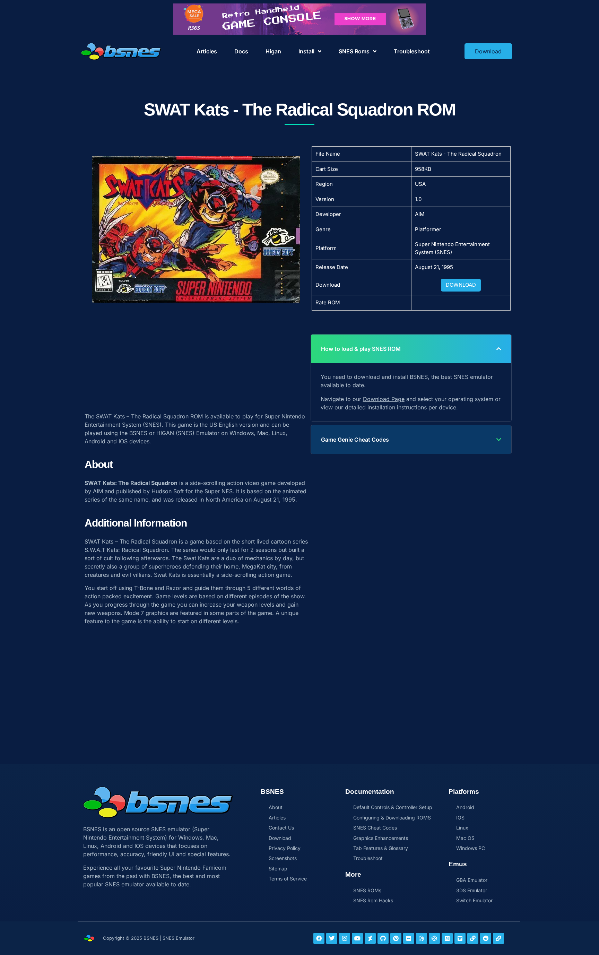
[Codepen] (434, 938)
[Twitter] (331, 938)
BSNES (138, 432)
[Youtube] (357, 938)
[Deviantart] (370, 938)
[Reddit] (485, 938)
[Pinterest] (395, 938)
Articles (207, 51)
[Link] (472, 938)
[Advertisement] (196, 353)
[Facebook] (318, 938)
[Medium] (447, 938)
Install (306, 51)
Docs (241, 51)
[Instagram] (344, 938)
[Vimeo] (460, 938)
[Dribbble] (421, 938)
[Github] (383, 938)
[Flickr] (408, 938)
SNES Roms (354, 51)
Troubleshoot (412, 51)
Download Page (384, 399)
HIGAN (165, 432)
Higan (273, 51)
